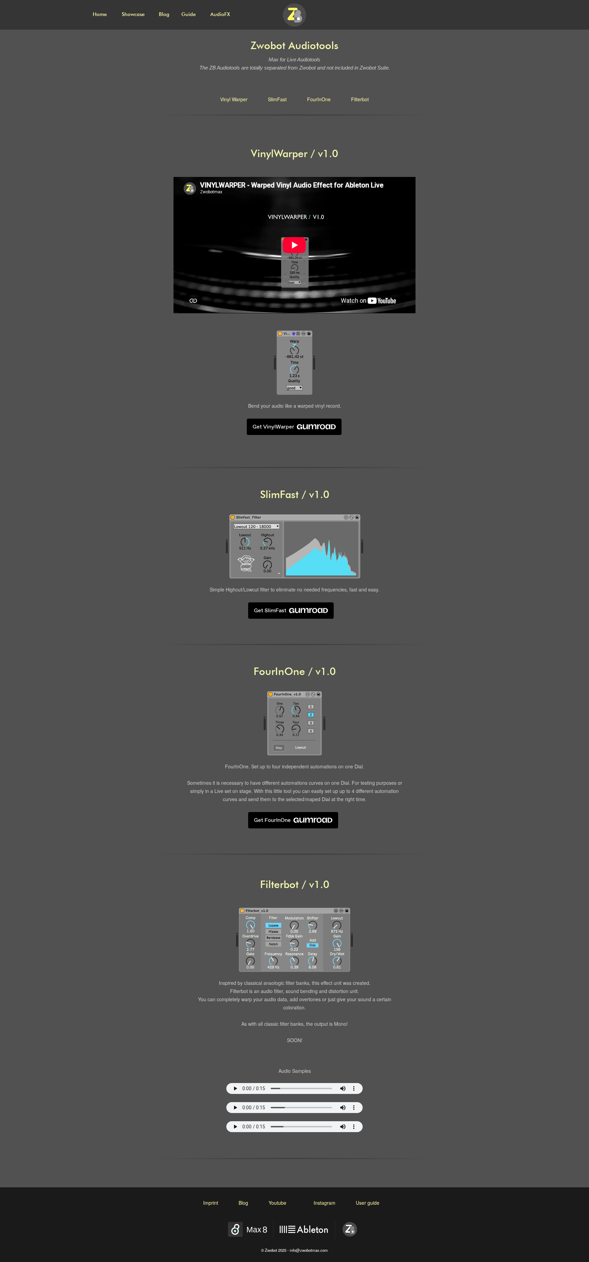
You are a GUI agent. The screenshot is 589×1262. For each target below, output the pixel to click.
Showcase (133, 14)
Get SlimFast (270, 610)
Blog (164, 14)
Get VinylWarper (273, 426)
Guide (188, 14)
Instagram (324, 1202)
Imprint (210, 1202)
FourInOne (319, 99)
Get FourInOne (272, 820)
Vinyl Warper (233, 99)
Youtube (277, 1202)
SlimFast (277, 99)
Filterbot (360, 99)
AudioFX (220, 14)
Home (100, 14)
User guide (367, 1202)
